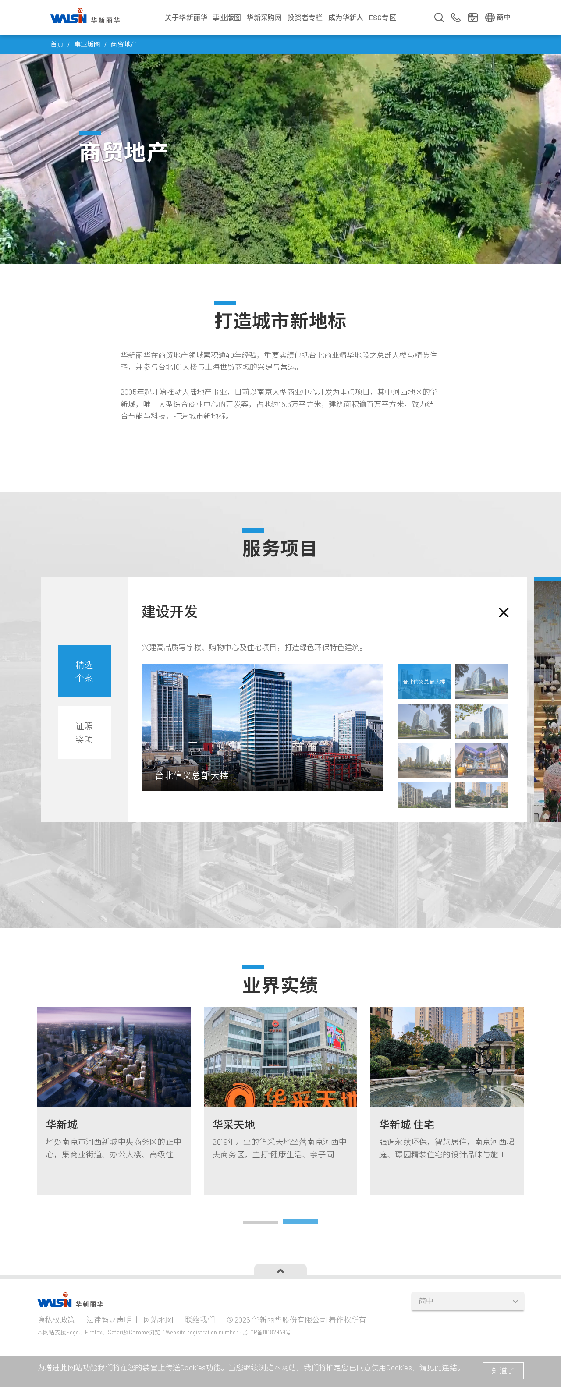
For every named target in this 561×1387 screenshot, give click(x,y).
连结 (449, 1367)
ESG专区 (382, 17)
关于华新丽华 (186, 17)
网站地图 (158, 1319)
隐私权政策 (56, 1319)
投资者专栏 (305, 17)
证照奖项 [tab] (84, 732)
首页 (57, 44)
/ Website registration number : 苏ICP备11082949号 (226, 1332)
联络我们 (200, 1319)
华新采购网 (264, 17)
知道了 (503, 1370)
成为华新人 (346, 17)
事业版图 (227, 17)
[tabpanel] (447, 1101)
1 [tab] (260, 1223)
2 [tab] (300, 1223)
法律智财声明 (108, 1319)
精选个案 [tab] (84, 671)
